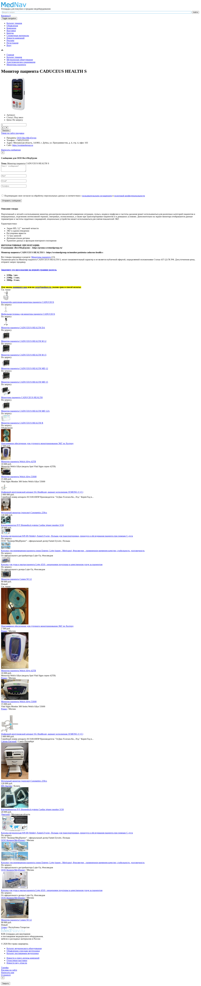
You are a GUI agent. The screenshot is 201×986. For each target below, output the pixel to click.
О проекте (6, 975)
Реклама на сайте (9, 970)
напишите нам (20, 287)
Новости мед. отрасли (17, 963)
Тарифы (5, 967)
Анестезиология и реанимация (21, 62)
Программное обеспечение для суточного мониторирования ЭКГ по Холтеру (37, 443)
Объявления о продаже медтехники (23, 951)
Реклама (10, 40)
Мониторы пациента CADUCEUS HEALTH (22, 397)
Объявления (12, 26)
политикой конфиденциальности (129, 196)
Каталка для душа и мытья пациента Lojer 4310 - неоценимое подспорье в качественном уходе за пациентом (51, 564)
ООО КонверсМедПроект (13, 840)
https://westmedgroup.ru (22, 145)
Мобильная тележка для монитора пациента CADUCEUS (28, 314)
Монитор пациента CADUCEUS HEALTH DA (23, 327)
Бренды (10, 33)
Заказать (6, 131)
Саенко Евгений (8, 741)
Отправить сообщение (11, 201)
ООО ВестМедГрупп (26, 138)
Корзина (6, 16)
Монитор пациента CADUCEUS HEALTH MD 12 (24, 368)
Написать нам (7, 972)
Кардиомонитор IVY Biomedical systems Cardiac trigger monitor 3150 (32, 525)
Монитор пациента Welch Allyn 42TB (18, 461)
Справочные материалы (18, 35)
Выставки (11, 30)
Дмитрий (5, 814)
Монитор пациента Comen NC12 (16, 579)
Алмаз (4, 927)
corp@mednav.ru (43, 287)
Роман (4, 631)
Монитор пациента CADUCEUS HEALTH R (22, 423)
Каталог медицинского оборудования (24, 948)
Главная (10, 55)
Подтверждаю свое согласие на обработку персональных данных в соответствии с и (74, 196)
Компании (11, 28)
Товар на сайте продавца (12, 133)
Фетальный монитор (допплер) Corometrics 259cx (24, 512)
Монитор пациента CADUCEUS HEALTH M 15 (23, 355)
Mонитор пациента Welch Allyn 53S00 (19, 476)
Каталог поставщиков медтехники (23, 953)
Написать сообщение (11, 150)
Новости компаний (15, 38)
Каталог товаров (14, 23)
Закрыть (5, 983)
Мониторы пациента (16, 64)
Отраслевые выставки (17, 960)
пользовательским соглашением (97, 196)
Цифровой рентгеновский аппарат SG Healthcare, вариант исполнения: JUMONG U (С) (42, 492)
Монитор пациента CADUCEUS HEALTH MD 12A (25, 411)
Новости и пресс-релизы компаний (23, 958)
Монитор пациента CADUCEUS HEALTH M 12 (23, 341)
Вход (9, 45)
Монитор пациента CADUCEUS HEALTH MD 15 (24, 382)
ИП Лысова (6, 786)
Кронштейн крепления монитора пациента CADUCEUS (27, 302)
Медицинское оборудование (20, 59)
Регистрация (12, 43)
